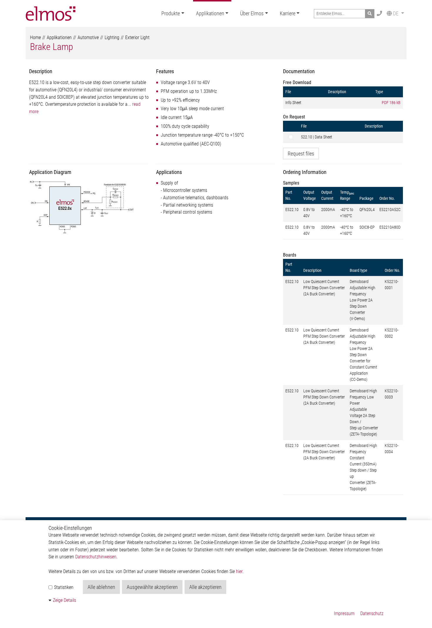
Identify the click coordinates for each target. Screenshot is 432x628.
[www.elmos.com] (51, 13)
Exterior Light (137, 37)
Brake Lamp (51, 46)
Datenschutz (372, 613)
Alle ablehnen (101, 587)
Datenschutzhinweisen (95, 557)
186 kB (391, 102)
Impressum (344, 613)
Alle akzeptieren (205, 587)
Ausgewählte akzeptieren (152, 587)
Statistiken (63, 587)
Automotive (88, 37)
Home (35, 37)
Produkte (170, 13)
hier (239, 571)
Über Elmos (252, 13)
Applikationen (210, 13)
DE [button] (396, 13)
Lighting (112, 37)
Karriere (287, 13)
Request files (301, 153)
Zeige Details (64, 600)
